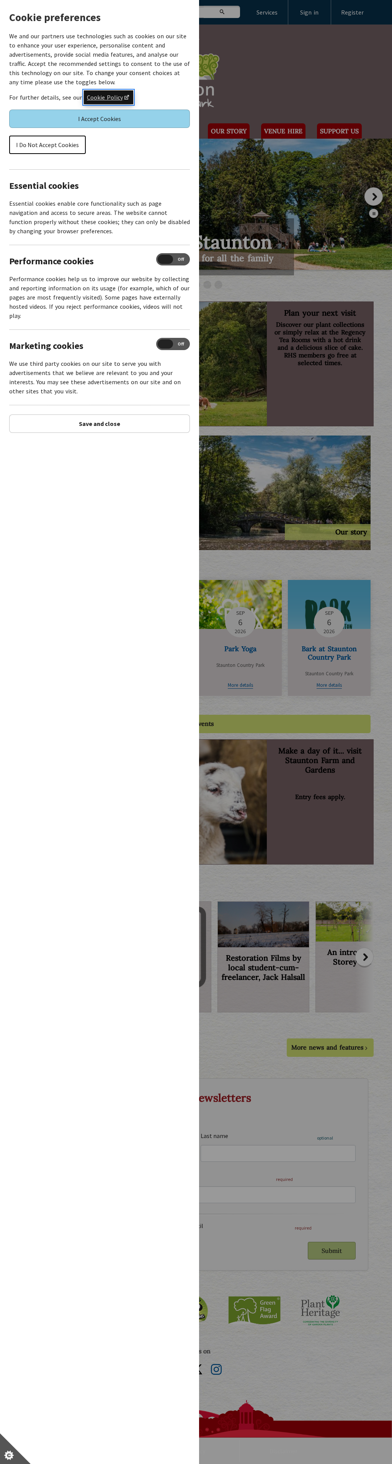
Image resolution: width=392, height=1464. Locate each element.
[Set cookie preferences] (15, 1448)
